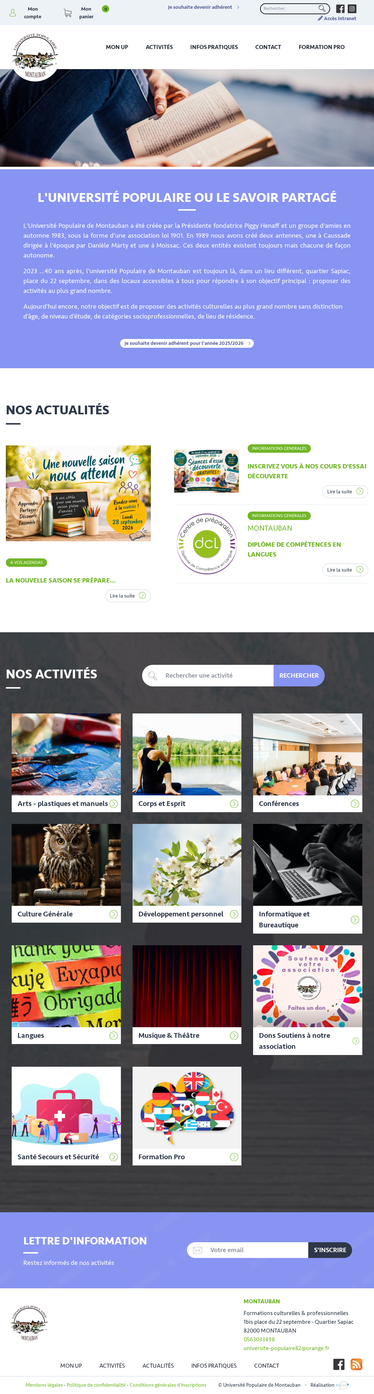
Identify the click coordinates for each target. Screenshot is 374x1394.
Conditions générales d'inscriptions (168, 1385)
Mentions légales (44, 1385)
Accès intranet (339, 18)
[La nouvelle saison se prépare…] (78, 493)
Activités (159, 47)
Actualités (158, 1365)
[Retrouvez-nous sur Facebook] (340, 8)
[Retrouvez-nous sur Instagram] (352, 8)
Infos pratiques (214, 47)
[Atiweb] (342, 1385)
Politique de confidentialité (96, 1385)
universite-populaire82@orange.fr (286, 1348)
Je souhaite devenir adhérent (200, 7)
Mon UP (117, 47)
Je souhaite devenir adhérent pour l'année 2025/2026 (184, 343)
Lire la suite (123, 596)
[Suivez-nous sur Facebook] (339, 1364)
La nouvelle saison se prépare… (60, 580)
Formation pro (322, 47)
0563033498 (259, 1339)
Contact (268, 47)
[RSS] (356, 1364)
